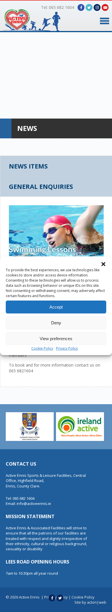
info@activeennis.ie (34, 503)
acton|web (96, 602)
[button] (103, 264)
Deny (56, 322)
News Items (28, 166)
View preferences (56, 338)
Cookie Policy (42, 348)
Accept (56, 307)
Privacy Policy (67, 348)
